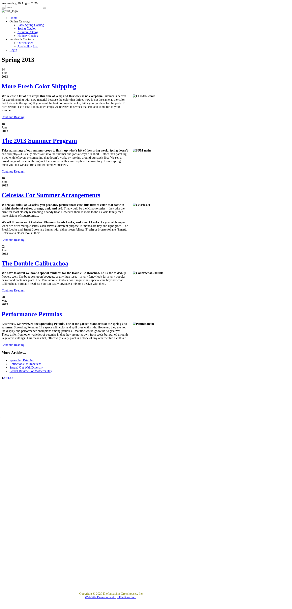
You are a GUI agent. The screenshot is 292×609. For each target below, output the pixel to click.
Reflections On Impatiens (25, 364)
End (10, 377)
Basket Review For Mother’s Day (31, 371)
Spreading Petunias (22, 360)
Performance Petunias (32, 314)
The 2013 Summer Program (39, 140)
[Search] (3, 8)
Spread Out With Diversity (26, 367)
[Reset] (44, 8)
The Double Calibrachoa (35, 263)
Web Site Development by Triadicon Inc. (110, 597)
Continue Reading (13, 117)
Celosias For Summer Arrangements (51, 195)
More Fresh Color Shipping (39, 86)
